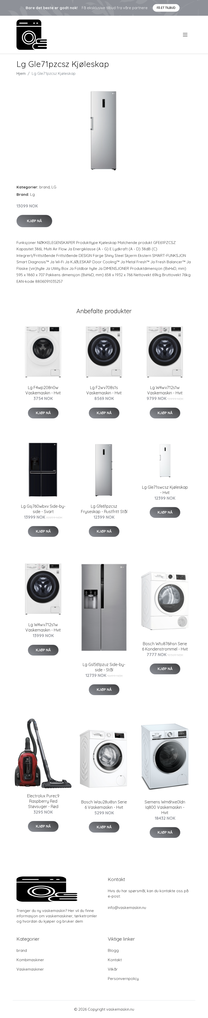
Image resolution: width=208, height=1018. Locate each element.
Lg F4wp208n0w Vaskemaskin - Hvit (43, 390)
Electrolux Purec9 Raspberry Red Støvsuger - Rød (43, 801)
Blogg (113, 950)
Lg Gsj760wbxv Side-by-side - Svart (43, 509)
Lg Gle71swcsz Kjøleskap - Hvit (165, 490)
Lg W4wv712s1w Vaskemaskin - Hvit (165, 390)
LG (53, 187)
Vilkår (113, 969)
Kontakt (115, 959)
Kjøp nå (34, 221)
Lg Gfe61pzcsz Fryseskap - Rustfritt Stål (104, 509)
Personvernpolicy (123, 978)
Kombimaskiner (30, 959)
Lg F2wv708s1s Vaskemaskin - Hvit (104, 390)
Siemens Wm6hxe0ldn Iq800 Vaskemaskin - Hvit (165, 807)
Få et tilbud (166, 8)
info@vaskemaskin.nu (127, 907)
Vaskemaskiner (30, 969)
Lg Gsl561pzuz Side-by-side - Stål (104, 667)
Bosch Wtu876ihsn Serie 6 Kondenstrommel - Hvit (165, 646)
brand (44, 187)
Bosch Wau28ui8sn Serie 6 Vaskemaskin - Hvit (104, 804)
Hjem (21, 73)
